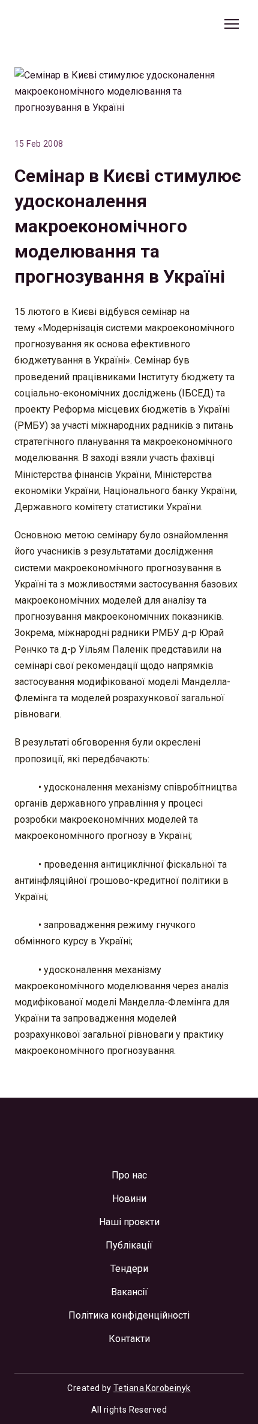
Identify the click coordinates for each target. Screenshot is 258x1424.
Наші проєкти (129, 1222)
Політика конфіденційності (129, 1315)
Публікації (129, 1245)
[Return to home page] (69, 24)
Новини (129, 1198)
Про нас (129, 1175)
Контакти (129, 1338)
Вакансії (129, 1292)
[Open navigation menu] (232, 24)
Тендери (129, 1268)
